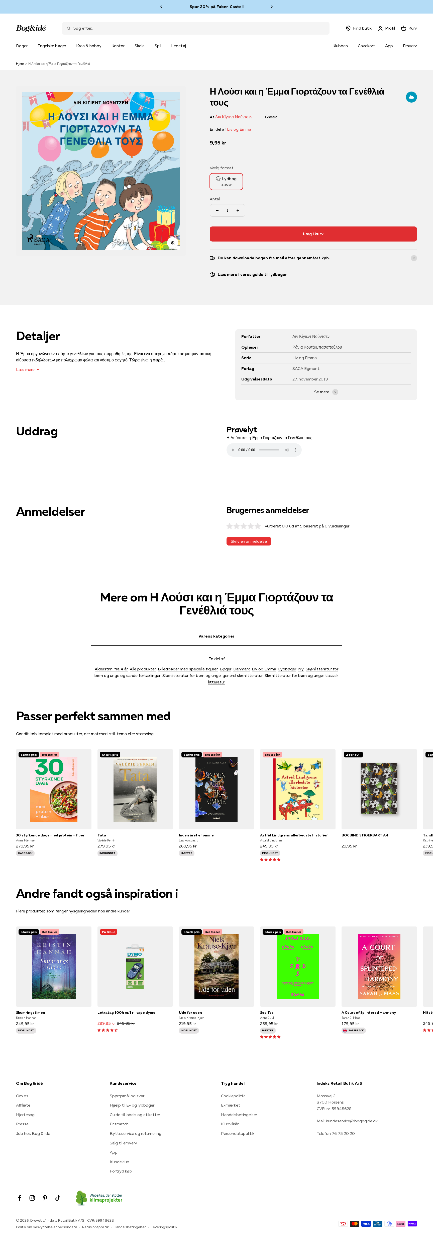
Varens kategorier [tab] (216, 636)
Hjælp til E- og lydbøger (132, 1105)
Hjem (20, 64)
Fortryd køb (121, 1171)
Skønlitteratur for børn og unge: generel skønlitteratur (212, 675)
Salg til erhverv (123, 1142)
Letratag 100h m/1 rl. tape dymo (126, 1012)
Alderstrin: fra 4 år (111, 668)
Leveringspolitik (164, 1227)
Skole (140, 45)
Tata (101, 835)
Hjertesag (25, 1114)
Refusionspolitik (95, 1227)
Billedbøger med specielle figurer (188, 668)
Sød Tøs (267, 1012)
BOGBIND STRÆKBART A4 (365, 835)
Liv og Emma (239, 129)
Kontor (118, 45)
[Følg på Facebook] (19, 1198)
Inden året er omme (196, 835)
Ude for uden (190, 1012)
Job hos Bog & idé (33, 1133)
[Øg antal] (238, 210)
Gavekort (366, 45)
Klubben (340, 45)
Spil (158, 45)
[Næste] (272, 7)
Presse (22, 1123)
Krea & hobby (88, 45)
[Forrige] (161, 7)
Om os (22, 1095)
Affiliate (23, 1105)
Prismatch (119, 1123)
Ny (301, 668)
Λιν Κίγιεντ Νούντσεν (233, 116)
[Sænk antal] (217, 210)
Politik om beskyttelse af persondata (46, 1227)
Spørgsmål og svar (127, 1095)
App (389, 45)
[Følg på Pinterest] (45, 1198)
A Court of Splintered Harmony (369, 1012)
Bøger (22, 45)
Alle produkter (143, 668)
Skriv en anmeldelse (249, 541)
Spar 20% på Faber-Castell (217, 6)
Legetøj (178, 45)
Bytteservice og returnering (135, 1133)
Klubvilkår (230, 1123)
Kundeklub (119, 1161)
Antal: (215, 198)
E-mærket (230, 1105)
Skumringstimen (30, 1012)
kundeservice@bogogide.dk (352, 1120)
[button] (270, 859)
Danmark (241, 668)
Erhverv (410, 45)
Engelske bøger (52, 45)
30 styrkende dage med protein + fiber (50, 835)
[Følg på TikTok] (57, 1198)
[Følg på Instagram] (32, 1198)
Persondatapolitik (237, 1133)
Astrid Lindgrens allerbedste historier (294, 835)
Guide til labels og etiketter (135, 1114)
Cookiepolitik (233, 1095)
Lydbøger (287, 668)
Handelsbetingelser (239, 1114)
